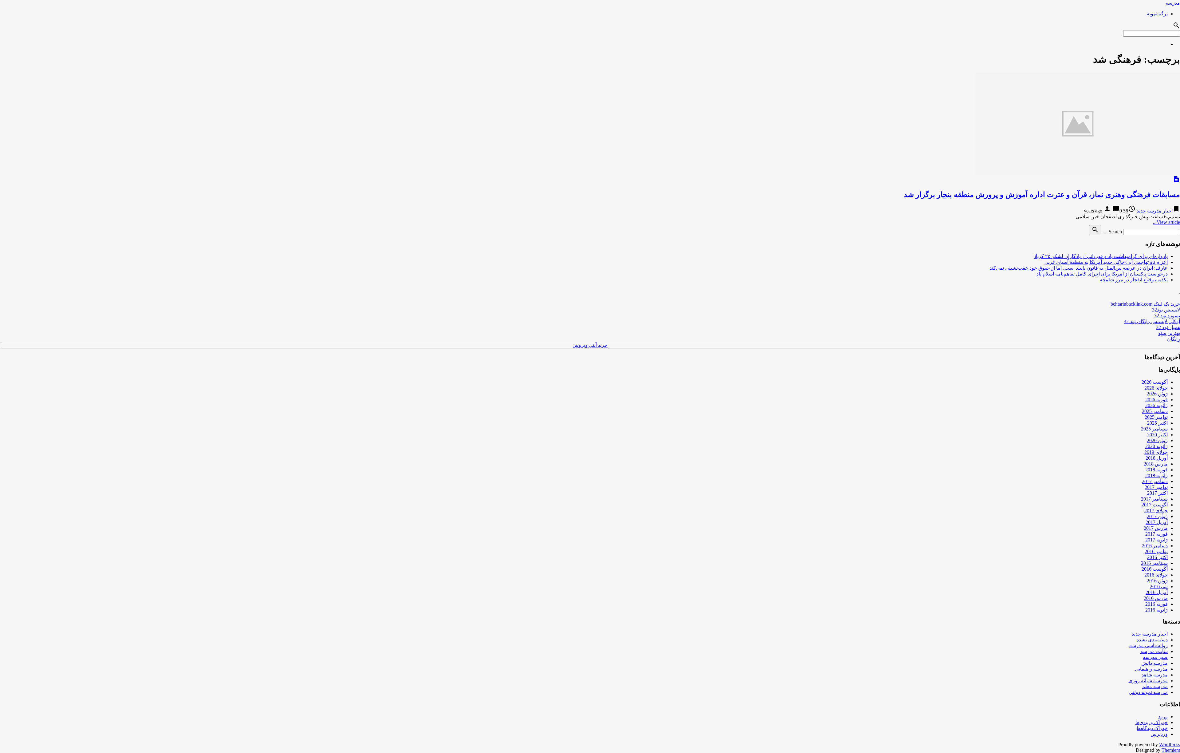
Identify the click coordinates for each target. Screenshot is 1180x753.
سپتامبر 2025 (1154, 428)
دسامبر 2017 (1155, 481)
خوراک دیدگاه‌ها (1152, 728)
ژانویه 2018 (1156, 475)
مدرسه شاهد (1155, 674)
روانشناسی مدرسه (1148, 645)
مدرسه (1173, 3)
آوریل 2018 (1157, 458)
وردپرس (1159, 734)
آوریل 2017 (1157, 522)
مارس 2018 (1156, 463)
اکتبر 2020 (1157, 434)
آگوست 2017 (1155, 504)
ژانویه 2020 (1156, 446)
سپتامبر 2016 (1154, 563)
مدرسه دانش (1154, 663)
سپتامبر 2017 (1154, 498)
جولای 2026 (1156, 387)
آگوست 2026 (1155, 382)
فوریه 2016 (1156, 604)
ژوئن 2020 (1157, 440)
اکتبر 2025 (1157, 423)
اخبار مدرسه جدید (1155, 210)
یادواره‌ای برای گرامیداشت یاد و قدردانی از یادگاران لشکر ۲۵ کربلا (1101, 256)
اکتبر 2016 (1157, 557)
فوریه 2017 (1156, 534)
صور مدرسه (1155, 657)
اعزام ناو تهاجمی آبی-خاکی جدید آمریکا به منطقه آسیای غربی (1106, 262)
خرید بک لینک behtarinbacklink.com (1145, 304)
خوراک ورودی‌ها (1151, 722)
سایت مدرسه (1154, 651)
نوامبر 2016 (1156, 551)
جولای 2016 (1156, 574)
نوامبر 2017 (1156, 487)
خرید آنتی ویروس (590, 345)
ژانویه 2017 (1156, 539)
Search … (1112, 231)
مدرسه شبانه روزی (1148, 680)
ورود (1163, 716)
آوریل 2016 (1157, 592)
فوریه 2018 (1156, 469)
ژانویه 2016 (1156, 609)
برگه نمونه (1157, 13)
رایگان (1173, 339)
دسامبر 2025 (1155, 411)
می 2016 (1159, 586)
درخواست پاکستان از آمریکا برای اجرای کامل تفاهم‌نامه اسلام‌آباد (1102, 273)
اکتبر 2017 (1157, 493)
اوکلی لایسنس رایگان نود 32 (1152, 321)
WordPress (1169, 744)
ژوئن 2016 (1157, 580)
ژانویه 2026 (1156, 405)
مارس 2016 (1156, 598)
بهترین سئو (1169, 333)
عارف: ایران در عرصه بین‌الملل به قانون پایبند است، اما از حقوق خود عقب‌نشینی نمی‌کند (1078, 268)
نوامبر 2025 (1156, 417)
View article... (1166, 222)
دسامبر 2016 (1155, 545)
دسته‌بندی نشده (1152, 639)
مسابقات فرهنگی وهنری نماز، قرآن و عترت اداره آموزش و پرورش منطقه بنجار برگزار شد (1042, 195)
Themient (1171, 750)
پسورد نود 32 (1167, 315)
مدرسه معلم (1155, 686)
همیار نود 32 (1168, 327)
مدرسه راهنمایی (1151, 669)
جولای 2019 (1156, 452)
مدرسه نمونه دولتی (1148, 692)
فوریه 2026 (1156, 399)
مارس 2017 (1156, 528)
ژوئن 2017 (1157, 516)
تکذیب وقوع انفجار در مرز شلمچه (1134, 279)
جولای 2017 (1156, 510)
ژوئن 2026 (1157, 393)
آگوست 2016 (1155, 569)
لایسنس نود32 (1166, 309)
